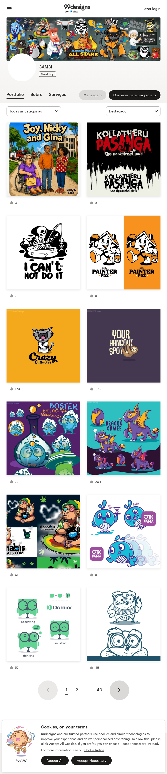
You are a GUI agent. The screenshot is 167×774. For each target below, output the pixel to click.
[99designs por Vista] (77, 8)
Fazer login (151, 9)
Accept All (55, 760)
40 (99, 689)
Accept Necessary (91, 760)
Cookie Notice (94, 750)
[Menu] (9, 8)
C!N (23, 761)
